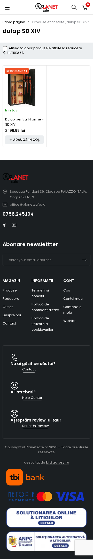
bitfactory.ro (57, 462)
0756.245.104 (18, 214)
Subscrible (84, 260)
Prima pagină (14, 22)
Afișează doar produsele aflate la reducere (45, 48)
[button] (24, 139)
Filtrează (15, 53)
